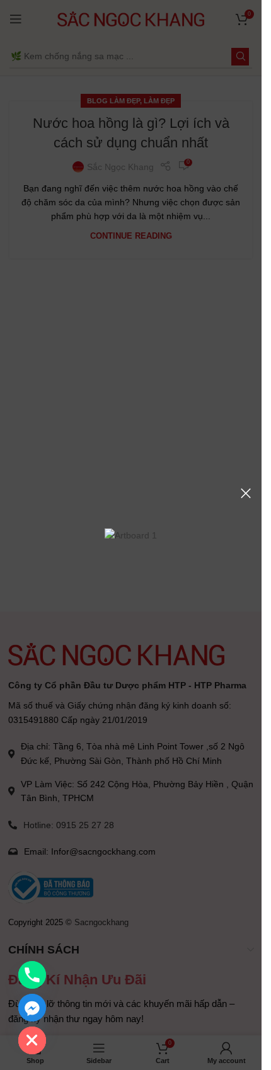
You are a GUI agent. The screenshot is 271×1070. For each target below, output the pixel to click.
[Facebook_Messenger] (32, 1008)
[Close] (246, 493)
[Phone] (32, 975)
